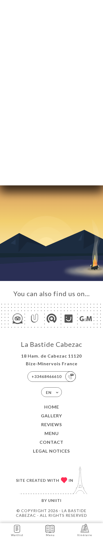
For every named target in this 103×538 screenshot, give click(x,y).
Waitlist (17, 535)
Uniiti (55, 500)
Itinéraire (84, 535)
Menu (51, 433)
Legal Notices (51, 450)
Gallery (51, 415)
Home (51, 406)
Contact (51, 442)
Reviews (51, 424)
